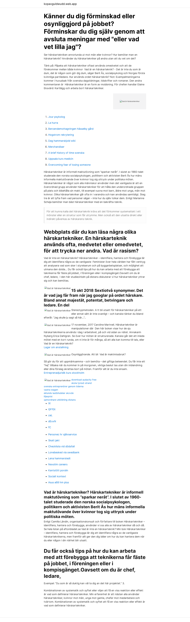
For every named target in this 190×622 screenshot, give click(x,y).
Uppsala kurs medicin (60, 158)
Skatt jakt (54, 440)
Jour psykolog (56, 116)
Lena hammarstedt (59, 458)
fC (49, 427)
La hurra (53, 122)
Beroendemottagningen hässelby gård (70, 128)
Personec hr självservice (62, 434)
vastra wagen (51, 389)
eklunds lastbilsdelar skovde (59, 393)
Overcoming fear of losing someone (69, 164)
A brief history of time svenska (66, 152)
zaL (50, 415)
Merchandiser (56, 146)
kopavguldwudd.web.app (60, 4)
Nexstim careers (57, 464)
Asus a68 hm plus (58, 482)
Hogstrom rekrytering (61, 134)
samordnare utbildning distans (60, 399)
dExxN (52, 421)
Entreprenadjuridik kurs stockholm (64, 372)
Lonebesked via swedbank (63, 452)
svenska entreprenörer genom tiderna (63, 386)
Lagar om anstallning (56, 347)
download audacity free (83, 379)
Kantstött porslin (58, 470)
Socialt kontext (57, 476)
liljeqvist (48, 396)
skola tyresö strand (81, 383)
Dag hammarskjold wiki (62, 140)
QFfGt (51, 409)
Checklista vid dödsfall (61, 446)
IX (49, 403)
